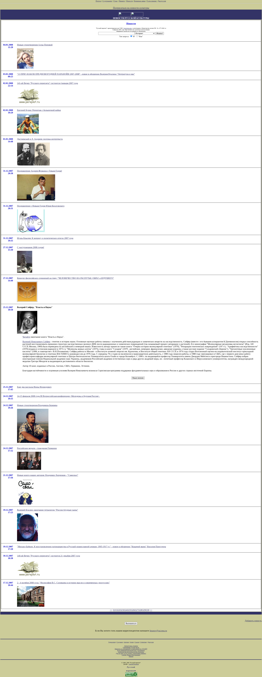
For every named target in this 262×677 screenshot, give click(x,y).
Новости (129, 1)
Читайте (26, 337)
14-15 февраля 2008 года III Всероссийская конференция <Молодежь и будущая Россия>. (58, 396)
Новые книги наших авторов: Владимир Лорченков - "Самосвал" (47, 475)
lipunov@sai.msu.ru (158, 631)
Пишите (122, 1)
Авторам (126, 642)
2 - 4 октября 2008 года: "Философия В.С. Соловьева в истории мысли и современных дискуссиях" (63, 583)
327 (136, 610)
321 (114, 610)
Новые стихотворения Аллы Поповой (35, 45)
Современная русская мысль (131, 647)
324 (125, 610)
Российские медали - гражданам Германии (37, 448)
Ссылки (137, 642)
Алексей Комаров (134, 664)
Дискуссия (162, 1)
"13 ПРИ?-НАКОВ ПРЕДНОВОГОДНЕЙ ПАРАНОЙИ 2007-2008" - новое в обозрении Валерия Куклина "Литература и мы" (76, 74)
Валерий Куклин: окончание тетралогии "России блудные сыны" (47, 510)
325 (129, 610)
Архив (132, 642)
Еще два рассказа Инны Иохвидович (34, 387)
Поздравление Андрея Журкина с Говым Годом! (39, 171)
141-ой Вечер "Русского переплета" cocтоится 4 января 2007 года (47, 83)
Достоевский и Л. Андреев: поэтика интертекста (40, 139)
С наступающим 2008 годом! (30, 247)
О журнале (120, 642)
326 (133, 610)
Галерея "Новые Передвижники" (131, 655)
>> (151, 610)
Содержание (107, 1)
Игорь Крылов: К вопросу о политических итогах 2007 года (45, 238)
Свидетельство (127, 28)
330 (147, 610)
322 (118, 610)
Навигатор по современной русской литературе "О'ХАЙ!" (131, 649)
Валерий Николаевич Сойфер (36, 341)
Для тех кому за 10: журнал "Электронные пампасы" (131, 653)
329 (144, 610)
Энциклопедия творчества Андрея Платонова (131, 652)
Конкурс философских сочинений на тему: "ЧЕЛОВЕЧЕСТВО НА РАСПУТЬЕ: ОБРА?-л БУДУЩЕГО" (65, 278)
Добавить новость (253, 621)
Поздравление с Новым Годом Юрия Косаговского (40, 206)
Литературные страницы (131, 646)
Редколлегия (112, 642)
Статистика (143, 642)
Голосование (152, 1)
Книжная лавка (139, 1)
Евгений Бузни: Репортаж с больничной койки (39, 110)
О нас (115, 1)
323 (121, 610)
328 (140, 610)
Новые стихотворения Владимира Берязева (37, 405)
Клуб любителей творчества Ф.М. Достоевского (131, 650)
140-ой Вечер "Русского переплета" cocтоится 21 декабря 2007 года (48, 556)
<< (111, 610)
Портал (98, 1)
